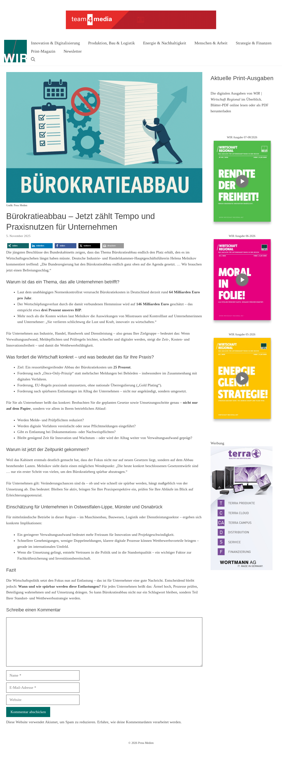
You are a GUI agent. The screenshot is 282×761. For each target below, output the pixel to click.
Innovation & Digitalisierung (55, 43)
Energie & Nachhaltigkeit (164, 43)
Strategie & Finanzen (253, 43)
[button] (33, 59)
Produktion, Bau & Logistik (111, 43)
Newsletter (73, 51)
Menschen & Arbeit (210, 43)
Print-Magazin (43, 51)
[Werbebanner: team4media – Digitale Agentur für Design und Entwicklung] (141, 28)
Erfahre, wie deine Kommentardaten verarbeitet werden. (139, 722)
